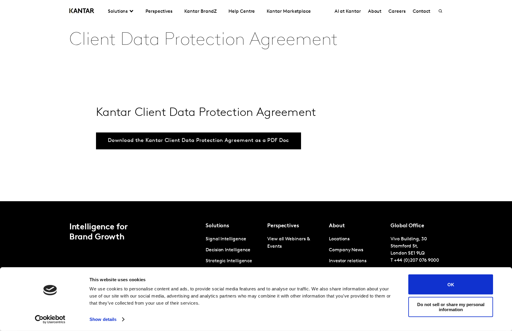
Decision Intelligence (228, 250)
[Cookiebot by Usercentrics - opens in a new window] (50, 319)
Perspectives (158, 11)
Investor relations (348, 261)
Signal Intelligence (226, 239)
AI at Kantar (348, 11)
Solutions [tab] (118, 11)
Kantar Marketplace (289, 11)
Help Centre (241, 11)
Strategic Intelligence (229, 261)
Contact (421, 11)
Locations (339, 239)
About (375, 11)
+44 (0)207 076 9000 (416, 260)
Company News (346, 250)
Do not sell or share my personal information (450, 307)
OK (450, 284)
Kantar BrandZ (200, 11)
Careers (396, 11)
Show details (102, 319)
